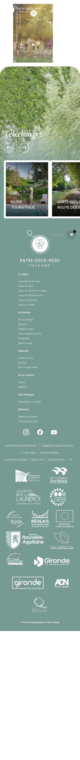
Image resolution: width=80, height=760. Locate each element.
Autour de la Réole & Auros (30, 295)
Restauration (24, 338)
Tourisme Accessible (15, 459)
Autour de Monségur (27, 300)
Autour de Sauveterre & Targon (32, 291)
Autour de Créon (26, 286)
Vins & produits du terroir (29, 334)
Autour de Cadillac (26, 305)
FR (70, 459)
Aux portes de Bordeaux (29, 281)
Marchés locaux (25, 343)
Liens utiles (29, 452)
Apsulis (56, 622)
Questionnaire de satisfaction (21, 445)
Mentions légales (49, 452)
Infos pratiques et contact (29, 402)
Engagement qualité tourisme (57, 445)
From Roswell (37, 622)
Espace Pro (37, 459)
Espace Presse (56, 459)
